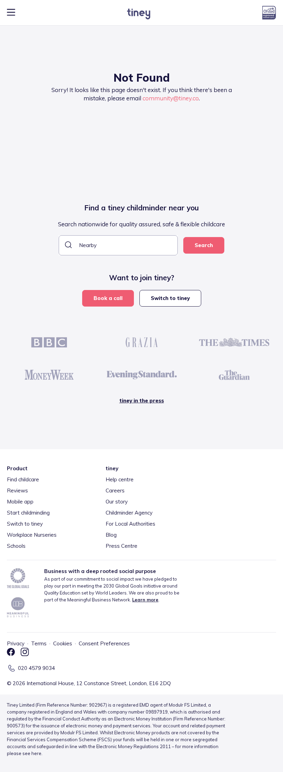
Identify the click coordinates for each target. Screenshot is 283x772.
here (36, 753)
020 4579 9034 (36, 668)
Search (204, 245)
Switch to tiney (170, 298)
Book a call (108, 298)
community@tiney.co (171, 98)
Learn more (145, 599)
